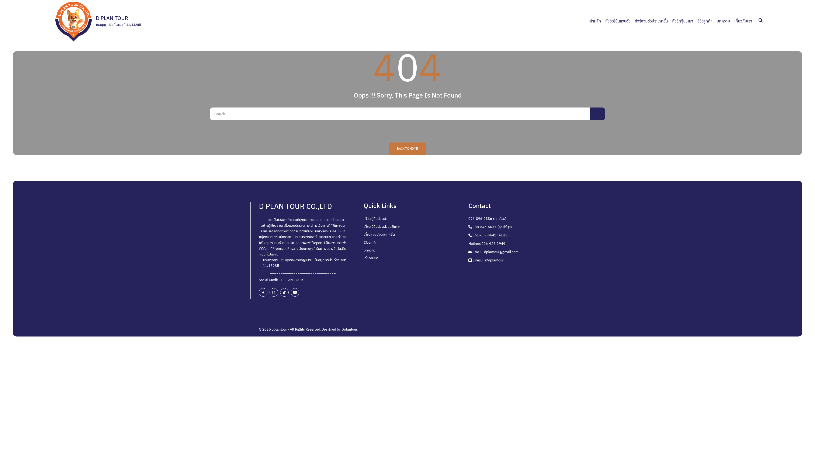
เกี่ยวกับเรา (371, 258)
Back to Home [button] (407, 149)
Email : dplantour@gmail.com (495, 252)
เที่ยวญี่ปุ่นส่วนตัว (376, 218)
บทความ (369, 250)
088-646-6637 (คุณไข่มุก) (492, 227)
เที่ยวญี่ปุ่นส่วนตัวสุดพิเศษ (382, 226)
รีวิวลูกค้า (370, 242)
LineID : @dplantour (488, 260)
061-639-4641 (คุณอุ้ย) (491, 235)
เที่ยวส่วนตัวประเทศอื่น (379, 234)
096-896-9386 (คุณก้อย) (487, 218)
